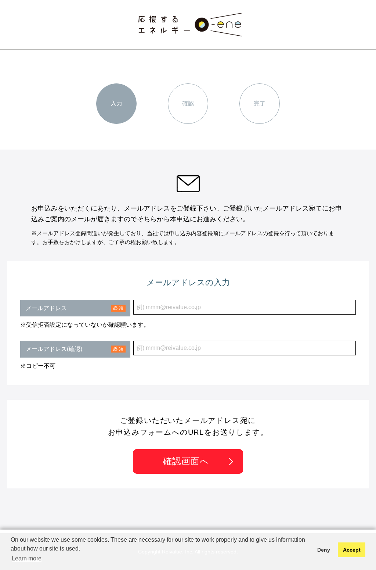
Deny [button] (323, 550)
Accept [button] (352, 550)
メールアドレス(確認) (54, 349)
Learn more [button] (26, 558)
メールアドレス (46, 308)
